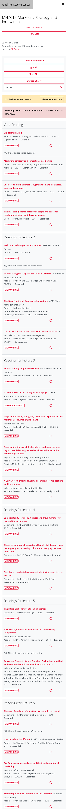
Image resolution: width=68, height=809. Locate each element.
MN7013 (15, 49)
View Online (11, 145)
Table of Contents (33, 60)
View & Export (33, 27)
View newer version (52, 99)
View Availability (14, 405)
